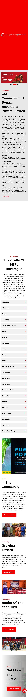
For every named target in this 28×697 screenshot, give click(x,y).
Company (22, 34)
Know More (5, 196)
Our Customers (9, 631)
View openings (14, 690)
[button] (9, 84)
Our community (9, 516)
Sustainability (8, 574)
